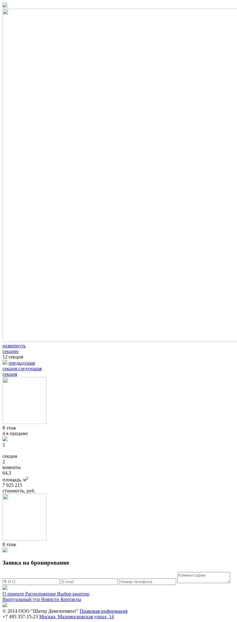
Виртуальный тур (21, 599)
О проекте (13, 593)
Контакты (70, 599)
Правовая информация (103, 611)
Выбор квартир (73, 593)
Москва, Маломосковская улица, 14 (76, 616)
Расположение (41, 593)
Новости (50, 599)
